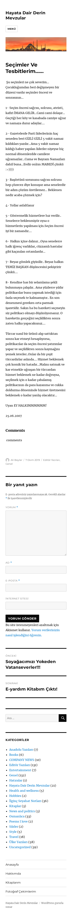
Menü (12, 28)
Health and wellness (24, 790)
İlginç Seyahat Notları (25, 801)
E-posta (13, 580)
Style (13, 832)
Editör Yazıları (51, 459)
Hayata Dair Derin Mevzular (25, 15)
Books (13, 755)
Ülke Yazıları (18, 842)
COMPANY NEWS (21, 760)
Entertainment (20, 770)
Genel (9, 463)
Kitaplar (15, 806)
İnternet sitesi (17, 598)
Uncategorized (20, 847)
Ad (9, 562)
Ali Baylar (16, 459)
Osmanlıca (17, 816)
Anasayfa (12, 864)
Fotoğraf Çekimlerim (21, 891)
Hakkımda (13, 873)
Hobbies (15, 796)
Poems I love (18, 821)
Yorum (12, 507)
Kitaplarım (13, 882)
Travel (13, 837)
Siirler (13, 826)
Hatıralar (15, 780)
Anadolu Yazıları (21, 749)
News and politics (22, 811)
